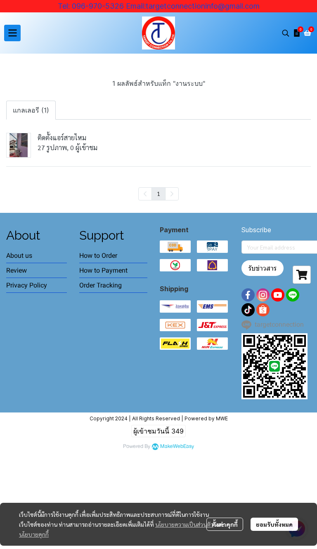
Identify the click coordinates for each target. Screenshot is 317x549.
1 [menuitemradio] (158, 193)
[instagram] (263, 295)
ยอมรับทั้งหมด (274, 524)
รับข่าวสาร (262, 268)
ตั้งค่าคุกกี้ (225, 524)
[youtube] (277, 295)
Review (16, 270)
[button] (285, 33)
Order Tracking (100, 285)
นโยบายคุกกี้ (34, 534)
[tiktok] (248, 309)
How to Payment (103, 270)
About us (19, 255)
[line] (292, 295)
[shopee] (263, 309)
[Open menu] (12, 33)
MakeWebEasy (177, 446)
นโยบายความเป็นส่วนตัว (184, 524)
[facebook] (248, 295)
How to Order (98, 255)
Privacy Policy (26, 285)
